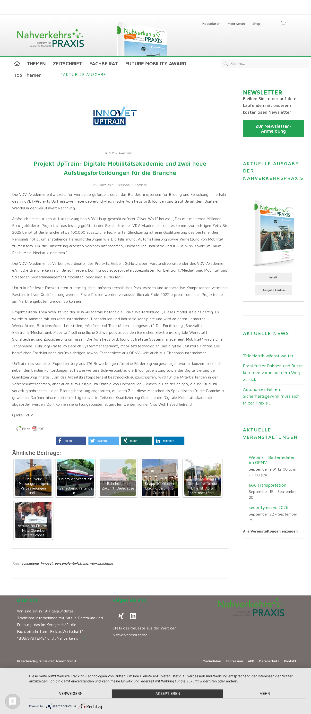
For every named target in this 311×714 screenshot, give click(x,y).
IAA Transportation (267, 485)
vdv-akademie (101, 563)
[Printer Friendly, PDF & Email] (30, 428)
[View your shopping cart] (283, 24)
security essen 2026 (268, 507)
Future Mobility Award (155, 63)
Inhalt (273, 277)
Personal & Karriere (132, 185)
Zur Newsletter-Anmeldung (273, 128)
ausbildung (30, 563)
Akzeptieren (168, 693)
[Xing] (121, 616)
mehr (264, 693)
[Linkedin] (133, 616)
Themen (36, 63)
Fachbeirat (103, 63)
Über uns (27, 600)
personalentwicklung (71, 563)
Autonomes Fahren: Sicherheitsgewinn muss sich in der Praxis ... (271, 396)
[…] (82, 638)
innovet (47, 563)
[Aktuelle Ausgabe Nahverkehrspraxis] (273, 232)
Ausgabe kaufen (273, 290)
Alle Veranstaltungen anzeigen (270, 531)
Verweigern (71, 693)
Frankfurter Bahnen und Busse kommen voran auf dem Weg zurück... (273, 372)
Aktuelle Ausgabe (83, 74)
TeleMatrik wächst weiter (268, 355)
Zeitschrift (67, 63)
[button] (71, 441)
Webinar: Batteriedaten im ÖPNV (272, 460)
